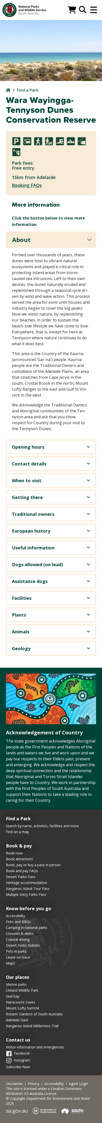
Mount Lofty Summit (22, 1008)
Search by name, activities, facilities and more (42, 825)
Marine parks (16, 984)
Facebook (22, 1053)
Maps (10, 963)
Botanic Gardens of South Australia (34, 1014)
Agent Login (78, 1083)
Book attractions (19, 859)
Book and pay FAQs (22, 870)
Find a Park (28, 90)
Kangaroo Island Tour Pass (28, 888)
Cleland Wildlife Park (22, 990)
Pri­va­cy (33, 1083)
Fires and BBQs (18, 921)
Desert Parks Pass (20, 876)
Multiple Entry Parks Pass (26, 894)
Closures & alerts (19, 933)
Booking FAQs (27, 185)
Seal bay (12, 996)
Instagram (22, 1060)
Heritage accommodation (26, 882)
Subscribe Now (18, 1066)
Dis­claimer (14, 1083)
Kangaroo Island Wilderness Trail (32, 1025)
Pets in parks (16, 951)
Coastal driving (17, 939)
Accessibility (15, 915)
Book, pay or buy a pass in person (33, 864)
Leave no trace (18, 957)
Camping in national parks (26, 927)
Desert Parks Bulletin (23, 945)
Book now (14, 853)
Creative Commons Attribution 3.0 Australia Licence (44, 1091)
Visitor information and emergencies (35, 1047)
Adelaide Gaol (17, 1020)
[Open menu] (94, 9)
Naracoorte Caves (20, 1002)
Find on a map (17, 831)
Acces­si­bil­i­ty (54, 1083)
